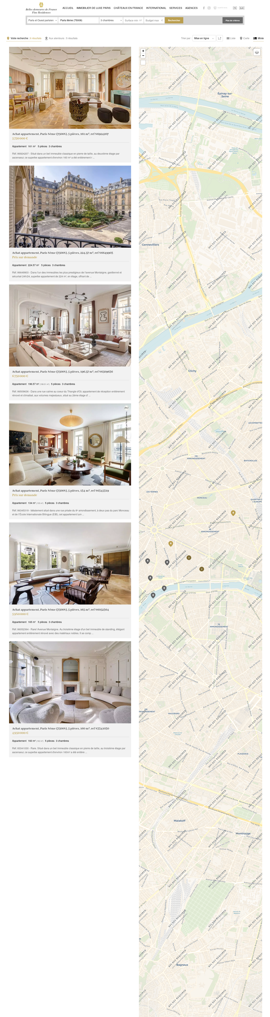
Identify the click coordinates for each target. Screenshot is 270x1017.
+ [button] (143, 51)
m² (140, 20)
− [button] (143, 56)
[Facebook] (204, 8)
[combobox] (42, 20)
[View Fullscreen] (143, 62)
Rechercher (174, 20)
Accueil (41, 8)
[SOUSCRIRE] (215, 8)
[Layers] (256, 52)
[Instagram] (209, 8)
